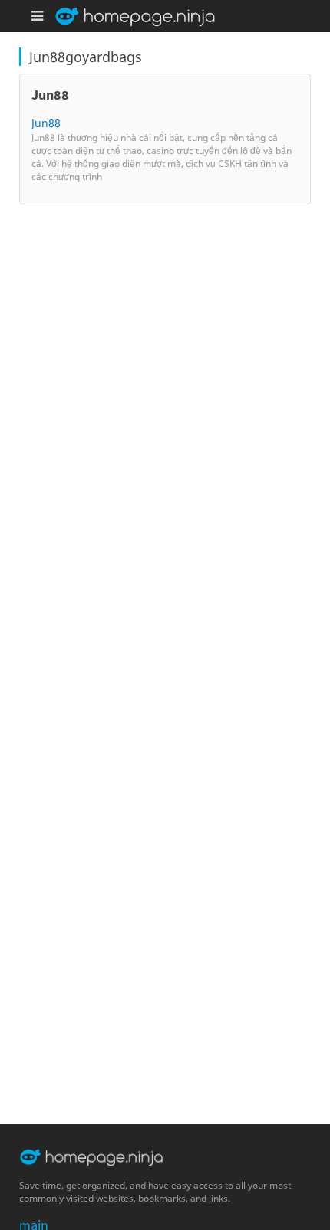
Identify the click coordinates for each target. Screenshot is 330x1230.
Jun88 (46, 123)
